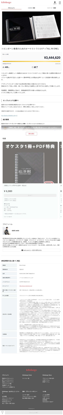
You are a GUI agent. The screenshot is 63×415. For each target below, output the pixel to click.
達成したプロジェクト (8, 382)
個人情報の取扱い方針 (28, 398)
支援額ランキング (6, 385)
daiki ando (15, 230)
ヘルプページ (46, 396)
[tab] (31, 8)
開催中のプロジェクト (8, 378)
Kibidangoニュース (7, 400)
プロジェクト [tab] (11, 8)
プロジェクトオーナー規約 (29, 396)
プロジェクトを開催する (8, 387)
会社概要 (4, 396)
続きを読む (31, 133)
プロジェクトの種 (6, 383)
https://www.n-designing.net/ (26, 286)
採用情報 (45, 400)
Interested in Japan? (48, 401)
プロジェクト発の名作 (48, 378)
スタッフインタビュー (8, 398)
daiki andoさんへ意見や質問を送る (33, 250)
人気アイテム (46, 380)
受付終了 (30, 195)
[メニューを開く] (60, 2)
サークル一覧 (25, 378)
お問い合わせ (46, 398)
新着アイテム (46, 382)
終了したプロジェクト (8, 380)
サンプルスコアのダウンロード (9, 115)
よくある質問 (46, 394)
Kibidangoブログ (6, 401)
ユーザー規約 (25, 394)
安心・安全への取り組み (8, 403)
